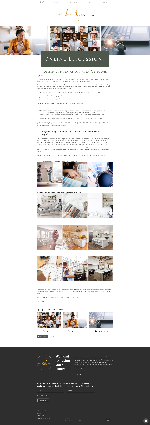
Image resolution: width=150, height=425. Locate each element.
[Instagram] (43, 2)
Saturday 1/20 (75, 331)
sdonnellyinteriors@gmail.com (45, 418)
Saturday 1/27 (101, 331)
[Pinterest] (40, 2)
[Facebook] (38, 2)
